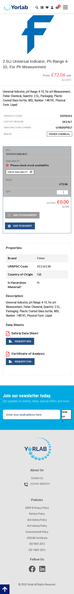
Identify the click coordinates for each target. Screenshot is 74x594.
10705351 (11, 154)
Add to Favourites (25, 215)
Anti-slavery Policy (37, 525)
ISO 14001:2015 (37, 549)
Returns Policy (37, 513)
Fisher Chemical (59, 134)
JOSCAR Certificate (37, 537)
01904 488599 (40, 483)
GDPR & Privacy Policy (37, 507)
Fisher (41, 258)
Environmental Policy (37, 531)
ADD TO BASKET (22, 226)
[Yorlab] (37, 439)
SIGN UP (64, 414)
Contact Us (37, 478)
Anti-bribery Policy (37, 519)
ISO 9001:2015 (37, 543)
